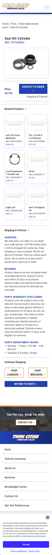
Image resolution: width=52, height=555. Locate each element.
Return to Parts (25, 383)
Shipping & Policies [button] (37, 96)
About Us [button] (10, 468)
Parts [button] (8, 449)
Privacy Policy (34, 551)
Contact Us (25, 422)
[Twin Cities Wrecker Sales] (15, 6)
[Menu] (47, 7)
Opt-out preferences (19, 551)
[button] (47, 517)
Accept (26, 544)
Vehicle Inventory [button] (15, 458)
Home (5, 23)
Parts (14, 23)
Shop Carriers (13, 372)
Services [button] (10, 477)
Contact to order (33, 86)
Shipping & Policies (15, 230)
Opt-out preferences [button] (17, 505)
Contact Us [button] (11, 496)
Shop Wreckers (36, 372)
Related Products (14, 108)
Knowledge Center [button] (16, 486)
